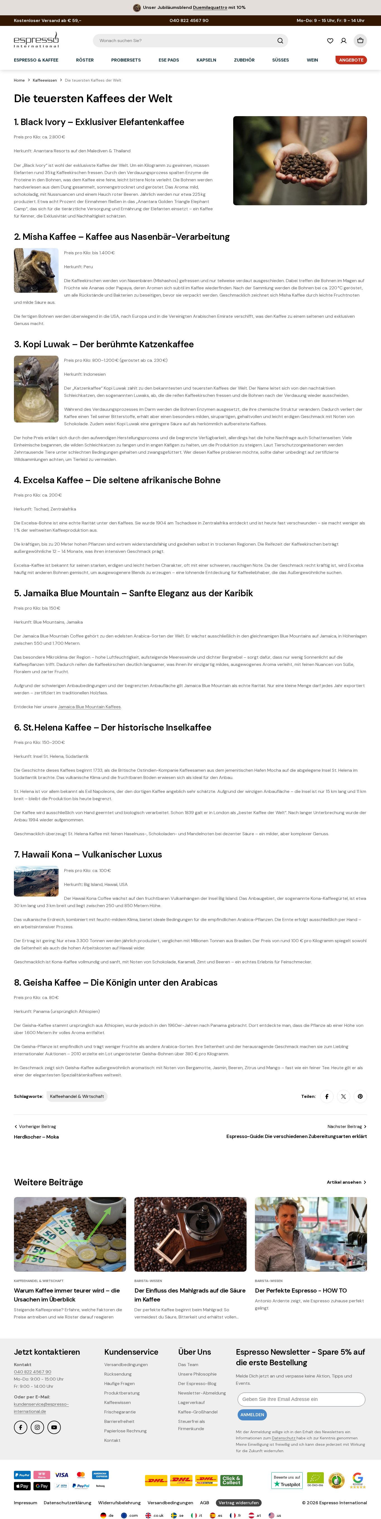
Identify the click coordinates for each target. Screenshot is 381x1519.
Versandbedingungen (170, 1503)
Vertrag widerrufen (239, 1503)
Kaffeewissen (45, 80)
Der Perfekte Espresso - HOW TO (301, 1290)
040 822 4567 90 (32, 1372)
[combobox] (190, 40)
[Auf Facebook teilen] (327, 1096)
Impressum (25, 1503)
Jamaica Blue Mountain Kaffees (89, 707)
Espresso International (343, 1503)
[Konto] (343, 40)
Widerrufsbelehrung (119, 1503)
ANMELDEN (252, 1415)
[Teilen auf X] (343, 1096)
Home (19, 80)
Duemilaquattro (210, 7)
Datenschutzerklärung (67, 1503)
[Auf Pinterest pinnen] (360, 1096)
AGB (204, 1503)
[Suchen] (280, 40)
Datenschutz (284, 1437)
